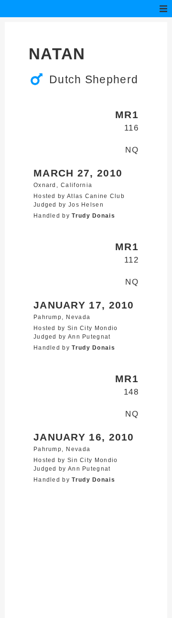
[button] (163, 8)
